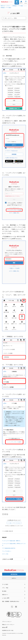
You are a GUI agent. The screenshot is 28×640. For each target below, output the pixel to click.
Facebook (3, 514)
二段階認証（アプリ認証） (18, 5)
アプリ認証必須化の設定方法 (8, 548)
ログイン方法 (5, 554)
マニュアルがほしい (6, 551)
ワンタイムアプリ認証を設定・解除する (11, 540)
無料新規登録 (14, 574)
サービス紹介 (5, 584)
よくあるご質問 (5, 598)
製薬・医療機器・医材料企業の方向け (10, 601)
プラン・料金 (5, 587)
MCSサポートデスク (5, 5)
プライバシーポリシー (6, 621)
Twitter (5, 514)
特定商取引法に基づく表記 (7, 630)
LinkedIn (7, 514)
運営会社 (4, 627)
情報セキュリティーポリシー (8, 624)
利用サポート (5, 594)
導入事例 (4, 591)
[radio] (10, 523)
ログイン (14, 578)
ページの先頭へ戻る (6, 531)
